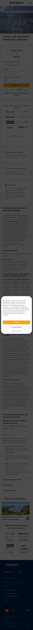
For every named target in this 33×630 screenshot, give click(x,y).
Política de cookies (16, 331)
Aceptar (16, 322)
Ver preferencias (16, 327)
